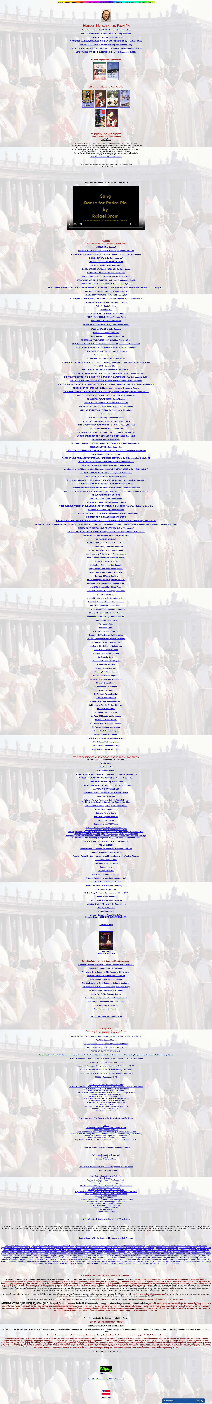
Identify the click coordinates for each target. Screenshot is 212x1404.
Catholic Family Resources (145, 1250)
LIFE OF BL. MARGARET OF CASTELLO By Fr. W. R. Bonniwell (106, 473)
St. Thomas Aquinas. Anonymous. (106, 727)
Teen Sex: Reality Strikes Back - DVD (106, 882)
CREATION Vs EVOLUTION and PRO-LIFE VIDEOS (106, 1047)
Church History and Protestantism (68, 1250)
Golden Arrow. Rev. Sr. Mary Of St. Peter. (106, 572)
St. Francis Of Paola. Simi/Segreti (105, 661)
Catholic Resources (39, 1246)
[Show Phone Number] (202, 1400)
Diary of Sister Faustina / (178, 1250)
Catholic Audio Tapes (83, 1246)
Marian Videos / (80, 1254)
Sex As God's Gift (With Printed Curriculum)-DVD (106, 885)
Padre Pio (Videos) (106, 1104)
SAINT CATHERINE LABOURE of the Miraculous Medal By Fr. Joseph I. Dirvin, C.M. (106, 344)
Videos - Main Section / (119, 1261)
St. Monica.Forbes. (106, 690)
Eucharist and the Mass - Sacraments (53, 1252)
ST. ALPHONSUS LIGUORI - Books (106, 454)
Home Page (106, 1397)
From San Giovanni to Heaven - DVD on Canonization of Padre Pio (106, 965)
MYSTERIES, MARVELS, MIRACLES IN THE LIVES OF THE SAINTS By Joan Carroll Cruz (106, 299)
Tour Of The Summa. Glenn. (106, 366)
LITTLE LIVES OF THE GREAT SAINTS (92, 425)
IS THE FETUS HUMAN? (99, 782)
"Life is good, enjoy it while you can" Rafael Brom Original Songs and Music (106, 1157)
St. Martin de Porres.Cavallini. (106, 694)
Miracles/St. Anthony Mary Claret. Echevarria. (106, 617)
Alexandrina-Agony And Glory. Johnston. (106, 546)
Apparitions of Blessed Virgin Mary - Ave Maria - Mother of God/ (26, 1248)
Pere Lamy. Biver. (106, 624)
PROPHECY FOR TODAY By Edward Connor (106, 1062)
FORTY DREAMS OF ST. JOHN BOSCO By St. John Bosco (106, 269)
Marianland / (62, 1254)
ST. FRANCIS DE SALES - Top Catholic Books (106, 543)
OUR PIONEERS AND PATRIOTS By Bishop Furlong (106, 302)
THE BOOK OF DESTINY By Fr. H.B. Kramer (106, 1085)
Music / (18, 1256)
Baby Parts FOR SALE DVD (106, 889)
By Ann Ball (130, 432)
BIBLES (106, 1126)
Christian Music (106, 1373)
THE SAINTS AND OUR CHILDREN (106, 440)
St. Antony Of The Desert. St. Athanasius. (106, 635)
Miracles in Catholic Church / (186, 1254)
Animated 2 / (151, 1246)
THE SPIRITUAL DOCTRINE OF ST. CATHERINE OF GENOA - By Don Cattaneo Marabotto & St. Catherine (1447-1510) (106, 384)
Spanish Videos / (190, 1259)
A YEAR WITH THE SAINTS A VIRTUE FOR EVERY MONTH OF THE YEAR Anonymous (106, 254)
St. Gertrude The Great (106, 664)
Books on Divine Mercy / (189, 1248)
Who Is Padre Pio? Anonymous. (106, 742)
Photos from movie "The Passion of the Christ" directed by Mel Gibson (106, 1118)
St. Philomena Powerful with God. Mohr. (106, 701)
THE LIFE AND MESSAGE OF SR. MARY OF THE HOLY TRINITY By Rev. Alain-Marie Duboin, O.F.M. (106, 480)
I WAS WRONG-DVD (106, 871)
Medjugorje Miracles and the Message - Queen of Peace (152, 1254)
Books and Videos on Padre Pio (106, 1130)
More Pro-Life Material (106, 796)
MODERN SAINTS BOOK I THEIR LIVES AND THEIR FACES (101, 432)
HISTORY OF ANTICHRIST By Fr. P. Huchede (106, 1091)
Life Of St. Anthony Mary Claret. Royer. (106, 587)
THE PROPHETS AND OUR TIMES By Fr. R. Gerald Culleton (106, 1098)
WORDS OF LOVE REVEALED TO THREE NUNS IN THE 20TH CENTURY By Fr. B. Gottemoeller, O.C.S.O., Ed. (106, 458)
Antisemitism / (130, 1246)
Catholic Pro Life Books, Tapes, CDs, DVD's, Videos (106, 806)
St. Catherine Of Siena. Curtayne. (106, 653)
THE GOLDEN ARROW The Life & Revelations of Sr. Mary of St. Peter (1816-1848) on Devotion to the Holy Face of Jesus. (106, 521)
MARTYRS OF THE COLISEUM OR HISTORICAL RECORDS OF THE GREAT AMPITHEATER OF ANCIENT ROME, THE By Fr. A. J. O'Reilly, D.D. (106, 287)
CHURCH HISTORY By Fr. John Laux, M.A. (106, 258)
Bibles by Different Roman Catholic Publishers (106, 1190)
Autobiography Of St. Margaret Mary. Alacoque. (106, 554)
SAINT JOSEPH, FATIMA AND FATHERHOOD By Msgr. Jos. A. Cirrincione (106, 347)
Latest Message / (50, 1254)
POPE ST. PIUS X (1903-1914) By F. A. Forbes (106, 313)
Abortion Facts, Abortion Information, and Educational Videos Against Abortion (106, 856)
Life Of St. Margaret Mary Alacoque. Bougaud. (106, 609)
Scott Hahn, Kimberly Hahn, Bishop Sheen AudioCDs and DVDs (128, 1259)
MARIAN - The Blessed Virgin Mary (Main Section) (106, 291)
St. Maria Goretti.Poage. (106, 683)
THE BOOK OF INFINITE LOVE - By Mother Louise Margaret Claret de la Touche (106, 388)
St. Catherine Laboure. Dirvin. (106, 650)
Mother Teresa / (8, 1256)
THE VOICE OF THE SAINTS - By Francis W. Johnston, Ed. (106, 370)
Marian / (70, 1254)
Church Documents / (47, 1250)
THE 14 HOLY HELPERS (91, 421)
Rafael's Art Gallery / (84, 1258)
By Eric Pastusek (116, 782)
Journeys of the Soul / (34, 1254)
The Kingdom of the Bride (106, 1110)
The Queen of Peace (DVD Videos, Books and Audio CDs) (106, 1106)
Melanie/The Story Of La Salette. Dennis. (106, 613)
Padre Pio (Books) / (130, 1256)
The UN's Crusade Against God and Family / (84, 1261)
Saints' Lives (106, 414)
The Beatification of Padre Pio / (107, 1248)
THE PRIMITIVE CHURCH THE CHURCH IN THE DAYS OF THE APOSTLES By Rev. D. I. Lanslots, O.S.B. (106, 377)
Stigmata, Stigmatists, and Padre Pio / (24, 1261)
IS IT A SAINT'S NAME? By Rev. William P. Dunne (106, 502)
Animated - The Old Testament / (195, 1246)
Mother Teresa (106, 1209)
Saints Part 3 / (74, 1259)
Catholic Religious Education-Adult (120, 1258)
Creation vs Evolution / (92, 1250)
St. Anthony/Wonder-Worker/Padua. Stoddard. (106, 639)
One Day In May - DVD (106, 908)
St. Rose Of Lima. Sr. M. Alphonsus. (106, 716)
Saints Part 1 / (51, 1259)
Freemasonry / (110, 1252)
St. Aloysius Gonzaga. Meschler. (106, 631)
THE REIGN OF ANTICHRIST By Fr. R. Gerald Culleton (106, 1100)
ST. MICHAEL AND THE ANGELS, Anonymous (106, 359)
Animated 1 (140, 1246)
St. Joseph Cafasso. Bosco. (106, 672)
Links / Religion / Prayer (106, 1211)
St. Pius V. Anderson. (106, 709)
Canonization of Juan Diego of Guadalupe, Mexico (106, 1180)
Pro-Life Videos (106, 763)
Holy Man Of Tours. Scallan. (106, 576)
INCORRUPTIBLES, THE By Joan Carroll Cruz (106, 273)
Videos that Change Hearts (106, 860)
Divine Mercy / (162, 1250)
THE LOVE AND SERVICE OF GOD (106, 495)
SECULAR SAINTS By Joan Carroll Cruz (106, 447)
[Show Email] (197, 1400)
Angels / (121, 1246)
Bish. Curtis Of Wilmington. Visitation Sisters (106, 558)
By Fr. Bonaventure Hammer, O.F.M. (116, 421)
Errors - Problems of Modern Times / (24, 1252)
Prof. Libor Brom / (100, 1258)
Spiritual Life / (202, 1259)
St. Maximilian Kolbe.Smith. (106, 687)
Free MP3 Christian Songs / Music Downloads (106, 1379)
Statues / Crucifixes (22, 1246)
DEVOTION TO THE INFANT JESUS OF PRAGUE (106, 517)
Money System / (204, 1254)
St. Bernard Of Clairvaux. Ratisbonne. (106, 646)
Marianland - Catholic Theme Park (106, 1207)
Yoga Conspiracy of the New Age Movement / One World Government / (78, 1256)
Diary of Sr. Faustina (106, 1198)
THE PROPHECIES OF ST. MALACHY (106, 321)
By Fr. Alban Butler (115, 429)
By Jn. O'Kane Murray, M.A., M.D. (122, 425)
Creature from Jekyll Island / (112, 1250)
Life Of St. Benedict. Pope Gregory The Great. (106, 591)
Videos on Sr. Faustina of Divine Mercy (106, 1184)
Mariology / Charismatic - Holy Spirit (101, 1254)
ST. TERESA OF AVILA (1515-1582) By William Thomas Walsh (106, 340)
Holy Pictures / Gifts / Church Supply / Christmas (106, 1201)
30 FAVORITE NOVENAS (106, 539)
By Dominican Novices (114, 417)
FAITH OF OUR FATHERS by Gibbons (106, 265)
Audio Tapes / (89, 1248)
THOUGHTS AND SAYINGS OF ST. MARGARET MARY (106, 403)
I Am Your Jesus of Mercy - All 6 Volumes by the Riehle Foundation (106, 1186)
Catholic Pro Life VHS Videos (106, 824)
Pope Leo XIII (106, 310)
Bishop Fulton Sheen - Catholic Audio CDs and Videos (106, 1194)
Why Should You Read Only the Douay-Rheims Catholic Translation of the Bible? (106, 1139)
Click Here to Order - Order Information (106, 157)
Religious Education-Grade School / (149, 1258)
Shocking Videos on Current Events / (168, 1259)
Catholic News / (112, 1246)
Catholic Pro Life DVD (106, 820)
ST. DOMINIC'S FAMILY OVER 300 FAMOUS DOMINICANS (94, 443)
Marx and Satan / (123, 1254)
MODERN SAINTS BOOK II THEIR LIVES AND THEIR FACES (101, 436)
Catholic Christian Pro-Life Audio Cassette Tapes (106, 828)
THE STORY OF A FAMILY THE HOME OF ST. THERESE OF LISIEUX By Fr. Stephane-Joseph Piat (106, 451)
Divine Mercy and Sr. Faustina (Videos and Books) (106, 1102)
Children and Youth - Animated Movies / (23, 1250)
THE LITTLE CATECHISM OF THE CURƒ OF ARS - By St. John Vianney (106, 395)
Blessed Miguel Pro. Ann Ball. (106, 561)
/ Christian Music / (99, 1246)
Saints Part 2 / (62, 1259)
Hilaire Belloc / (125, 1248)
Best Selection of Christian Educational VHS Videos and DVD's (106, 849)
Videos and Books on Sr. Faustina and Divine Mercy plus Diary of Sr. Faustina (106, 1132)
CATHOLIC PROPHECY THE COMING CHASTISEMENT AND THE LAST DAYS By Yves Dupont (106, 1058)
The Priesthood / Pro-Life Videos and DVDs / (171, 1256)
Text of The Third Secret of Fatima (165, 1263)
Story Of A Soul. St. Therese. (106, 734)
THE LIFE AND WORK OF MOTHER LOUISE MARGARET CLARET (106, 484)
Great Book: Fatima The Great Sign (106, 952)
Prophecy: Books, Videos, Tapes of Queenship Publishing (106, 1044)
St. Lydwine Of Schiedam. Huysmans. (106, 679)
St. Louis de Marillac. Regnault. (106, 676)
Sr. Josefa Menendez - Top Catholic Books (106, 510)
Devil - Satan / (129, 1250)
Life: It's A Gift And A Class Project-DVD (106, 900)
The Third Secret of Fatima (106, 1040)
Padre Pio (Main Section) (106, 306)
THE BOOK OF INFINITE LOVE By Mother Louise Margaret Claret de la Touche (106, 513)
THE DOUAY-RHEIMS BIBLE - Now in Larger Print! (106, 1137)
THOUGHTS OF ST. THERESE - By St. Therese (106, 399)
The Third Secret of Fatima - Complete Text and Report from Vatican (106, 1200)
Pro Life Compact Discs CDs (106, 817)
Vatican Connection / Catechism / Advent (106, 1203)
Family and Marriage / (78, 1252)
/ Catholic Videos (54, 1246)
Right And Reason (106, 911)
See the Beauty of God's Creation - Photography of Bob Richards (106, 1238)
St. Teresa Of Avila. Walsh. (106, 720)
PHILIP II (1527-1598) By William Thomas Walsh (106, 317)
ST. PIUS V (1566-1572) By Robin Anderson (106, 336)
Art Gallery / (79, 1248)
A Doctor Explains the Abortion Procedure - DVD (106, 878)
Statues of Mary (106, 925)
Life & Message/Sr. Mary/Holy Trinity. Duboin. (106, 580)
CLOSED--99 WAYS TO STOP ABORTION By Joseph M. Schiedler (106, 778)
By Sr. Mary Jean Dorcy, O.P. (129, 443)
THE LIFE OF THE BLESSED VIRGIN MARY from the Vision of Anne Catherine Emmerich (106, 381)
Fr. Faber (65, 1263)
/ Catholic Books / (67, 1246)
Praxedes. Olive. (106, 628)
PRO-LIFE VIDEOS (106, 845)
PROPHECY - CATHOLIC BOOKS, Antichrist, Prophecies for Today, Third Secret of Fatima (106, 1036)
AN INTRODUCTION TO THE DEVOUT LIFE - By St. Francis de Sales (106, 251)
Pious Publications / (146, 1256)
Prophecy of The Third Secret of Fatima (106, 1108)
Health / (166, 1252)
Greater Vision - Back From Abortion (106, 852)
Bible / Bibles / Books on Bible (142, 1248)
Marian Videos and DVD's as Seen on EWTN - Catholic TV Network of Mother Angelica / (105, 1263)
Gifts (128, 1252)
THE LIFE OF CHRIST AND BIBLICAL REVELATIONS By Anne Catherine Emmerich (106, 488)
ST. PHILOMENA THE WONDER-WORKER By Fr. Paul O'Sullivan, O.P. (106, 462)
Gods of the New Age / (141, 1252)
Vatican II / (106, 1261)
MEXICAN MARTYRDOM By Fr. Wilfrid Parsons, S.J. (106, 295)
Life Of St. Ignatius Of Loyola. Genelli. (106, 605)
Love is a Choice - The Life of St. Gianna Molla (106, 904)
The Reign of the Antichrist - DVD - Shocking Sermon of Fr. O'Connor (106, 1167)
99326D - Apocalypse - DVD (106, 1077)
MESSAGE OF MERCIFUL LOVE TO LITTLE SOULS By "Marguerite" (106, 528)
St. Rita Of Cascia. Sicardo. (106, 712)
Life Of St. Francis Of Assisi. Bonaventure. (106, 602)
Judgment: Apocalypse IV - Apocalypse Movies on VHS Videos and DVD (106, 1066)
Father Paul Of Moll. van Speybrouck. (106, 565)
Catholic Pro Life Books (106, 813)
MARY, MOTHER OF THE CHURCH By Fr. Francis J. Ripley (106, 284)
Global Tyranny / (156, 1252)
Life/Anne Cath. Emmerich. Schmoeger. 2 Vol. (106, 583)
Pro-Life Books (106, 767)
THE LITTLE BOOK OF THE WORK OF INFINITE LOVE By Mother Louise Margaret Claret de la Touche (106, 491)
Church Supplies (106, 1178)
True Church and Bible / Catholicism (106, 1188)
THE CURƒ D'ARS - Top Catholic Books (106, 499)
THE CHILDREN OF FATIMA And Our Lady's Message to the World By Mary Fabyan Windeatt (106, 373)
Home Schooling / (199, 1252)
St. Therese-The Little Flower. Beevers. (106, 723)
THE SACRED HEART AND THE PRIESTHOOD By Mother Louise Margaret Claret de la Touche (106, 532)
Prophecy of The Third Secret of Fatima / (60, 1258)
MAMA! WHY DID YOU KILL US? (106, 789)
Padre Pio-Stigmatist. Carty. (106, 620)
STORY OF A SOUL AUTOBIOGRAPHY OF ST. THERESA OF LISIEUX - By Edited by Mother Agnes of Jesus (106, 362)
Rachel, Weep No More (106, 897)
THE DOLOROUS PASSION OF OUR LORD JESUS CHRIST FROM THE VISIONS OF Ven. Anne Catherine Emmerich (106, 506)
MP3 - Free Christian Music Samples (106, 1205)
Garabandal (120, 1252)
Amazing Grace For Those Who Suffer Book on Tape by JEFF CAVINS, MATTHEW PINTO (106, 916)
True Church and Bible (56, 1261)
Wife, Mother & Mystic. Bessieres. (106, 749)
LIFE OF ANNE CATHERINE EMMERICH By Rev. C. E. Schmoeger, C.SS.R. (106, 280)
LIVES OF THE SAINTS (98, 429)
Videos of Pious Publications (106, 1196)
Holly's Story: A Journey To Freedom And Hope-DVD (106, 893)
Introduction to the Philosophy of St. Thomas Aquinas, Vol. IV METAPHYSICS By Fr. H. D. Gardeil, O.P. (106, 469)
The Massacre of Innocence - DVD (106, 874)
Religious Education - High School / (177, 1258)
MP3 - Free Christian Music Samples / (35, 1256)
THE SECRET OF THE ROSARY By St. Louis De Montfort (106, 535)
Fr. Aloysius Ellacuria (95, 1252)
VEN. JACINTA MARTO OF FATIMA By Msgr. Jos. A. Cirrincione (106, 410)
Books (175, 1248)
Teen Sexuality (106, 867)
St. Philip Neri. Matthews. (106, 698)
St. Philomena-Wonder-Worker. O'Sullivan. (106, 705)
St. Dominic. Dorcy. (106, 657)
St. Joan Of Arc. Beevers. (106, 668)
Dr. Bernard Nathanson (106, 770)
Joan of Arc (20, 1254)
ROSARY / (41, 1259)
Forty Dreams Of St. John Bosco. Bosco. (106, 569)
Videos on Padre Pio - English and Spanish (106, 1182)
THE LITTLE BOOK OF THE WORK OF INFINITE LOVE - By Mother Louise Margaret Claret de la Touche (106, 392)
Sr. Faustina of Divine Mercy (106, 355)
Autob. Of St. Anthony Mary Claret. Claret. (106, 550)
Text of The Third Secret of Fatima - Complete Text (106, 1128)
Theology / (43, 1261)
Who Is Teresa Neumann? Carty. (106, 746)
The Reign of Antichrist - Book (106, 1170)
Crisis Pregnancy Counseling (106, 863)
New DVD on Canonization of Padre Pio (106, 1176)
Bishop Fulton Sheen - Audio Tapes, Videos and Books (106, 1136)
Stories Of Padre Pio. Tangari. (106, 731)
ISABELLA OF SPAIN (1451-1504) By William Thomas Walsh (106, 276)
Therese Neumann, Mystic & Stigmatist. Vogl (106, 738)
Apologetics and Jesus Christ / (62, 1248)
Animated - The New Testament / (170, 1246)
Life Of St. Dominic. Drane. (106, 594)
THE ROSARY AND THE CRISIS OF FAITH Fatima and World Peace (106, 1073)
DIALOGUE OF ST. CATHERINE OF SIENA (106, 262)
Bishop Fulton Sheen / (164, 1248)
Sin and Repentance (53, 1263)
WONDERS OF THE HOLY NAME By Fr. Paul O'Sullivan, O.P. (106, 465)
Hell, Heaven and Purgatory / (180, 1252)
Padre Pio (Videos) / (114, 1256)
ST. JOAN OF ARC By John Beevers (106, 329)
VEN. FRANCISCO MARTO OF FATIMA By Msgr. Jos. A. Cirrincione (106, 406)
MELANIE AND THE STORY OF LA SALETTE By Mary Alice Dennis (106, 1070)
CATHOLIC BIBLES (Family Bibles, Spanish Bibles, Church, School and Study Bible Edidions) (106, 1134)
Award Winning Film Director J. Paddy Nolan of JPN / (149, 1261)
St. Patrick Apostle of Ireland (91, 1259)
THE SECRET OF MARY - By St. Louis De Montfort (106, 351)
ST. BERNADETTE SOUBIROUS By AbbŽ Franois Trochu (106, 325)
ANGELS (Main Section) (106, 247)
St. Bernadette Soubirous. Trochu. (106, 642)
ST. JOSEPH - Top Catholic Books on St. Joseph (106, 476)
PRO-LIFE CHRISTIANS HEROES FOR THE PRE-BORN (106, 793)
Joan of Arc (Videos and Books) (106, 333)
